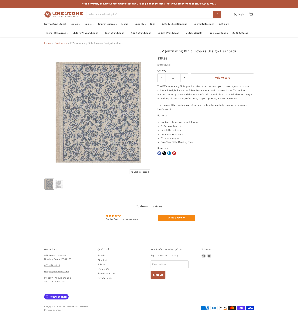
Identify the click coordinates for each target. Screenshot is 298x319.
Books (88, 24)
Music (125, 24)
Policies (101, 264)
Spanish (139, 24)
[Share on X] (164, 153)
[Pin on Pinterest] (174, 153)
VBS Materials (194, 33)
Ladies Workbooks (169, 33)
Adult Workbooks (141, 33)
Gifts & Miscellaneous (175, 24)
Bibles (75, 24)
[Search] (217, 14)
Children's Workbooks (85, 33)
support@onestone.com (56, 271)
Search (101, 255)
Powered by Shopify (53, 310)
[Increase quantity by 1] (184, 77)
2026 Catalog (240, 33)
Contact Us (103, 269)
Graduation (60, 43)
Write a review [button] (176, 217)
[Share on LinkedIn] (169, 153)
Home (47, 43)
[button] (239, 14)
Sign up (158, 275)
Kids (153, 24)
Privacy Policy (104, 277)
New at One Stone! (55, 24)
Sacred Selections (204, 24)
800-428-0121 (52, 265)
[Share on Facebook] (159, 153)
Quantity (161, 70)
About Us (102, 260)
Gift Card (224, 24)
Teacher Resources (55, 33)
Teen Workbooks (115, 33)
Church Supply (106, 24)
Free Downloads (218, 33)
